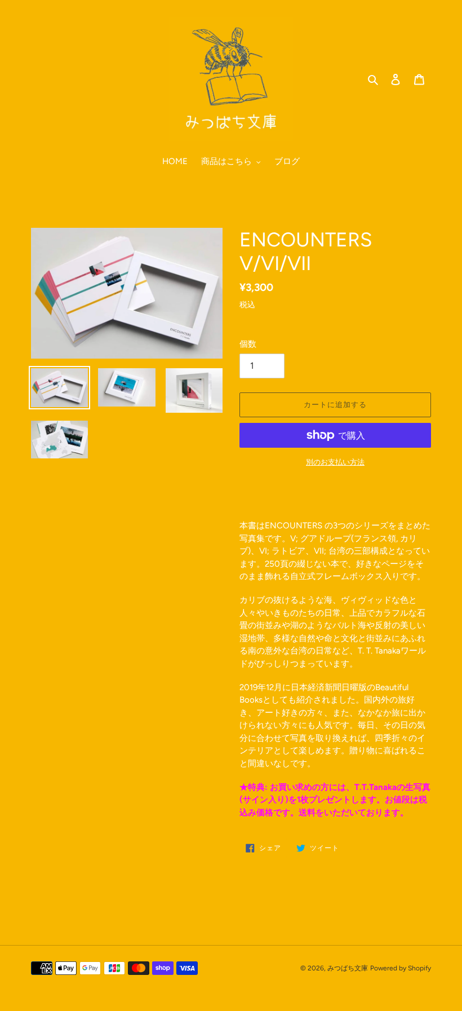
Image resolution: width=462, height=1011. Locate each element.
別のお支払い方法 (335, 462)
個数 (247, 344)
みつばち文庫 (347, 968)
